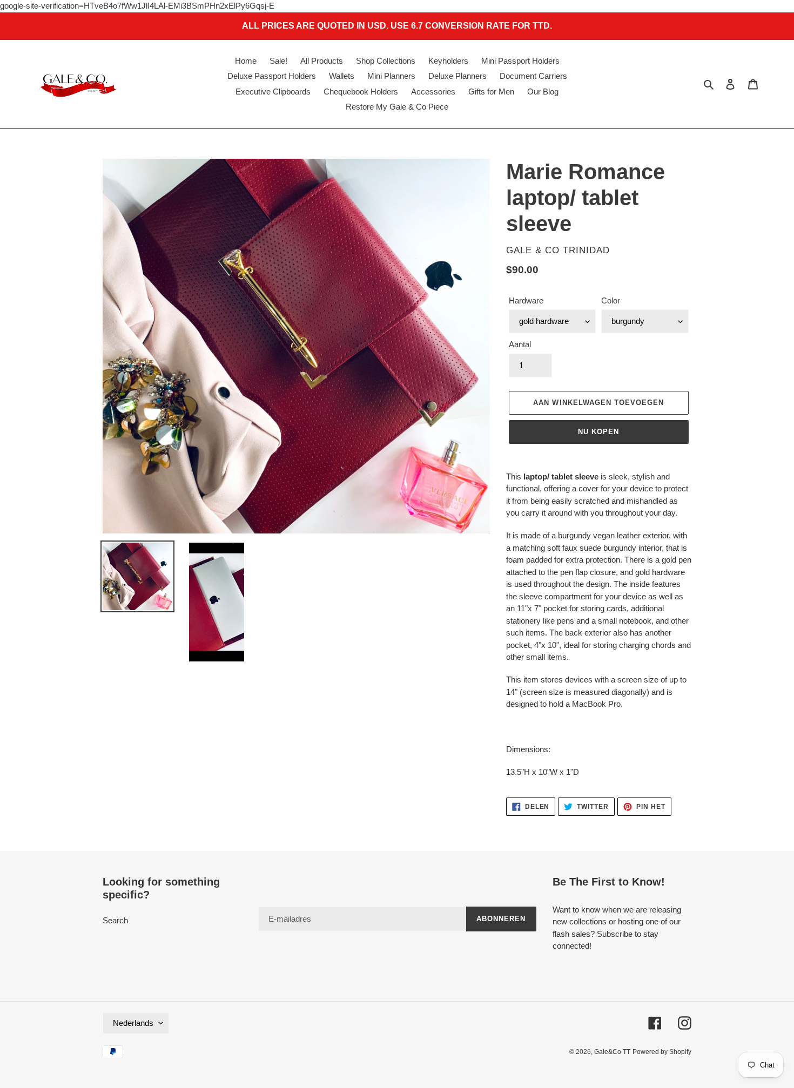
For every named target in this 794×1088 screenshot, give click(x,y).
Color (610, 300)
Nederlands (133, 1023)
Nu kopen (598, 432)
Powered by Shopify (661, 1052)
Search (115, 920)
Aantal (520, 344)
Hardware (526, 300)
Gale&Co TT (612, 1052)
